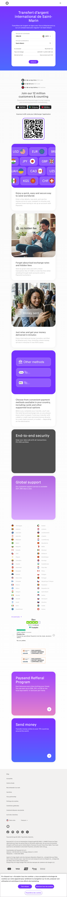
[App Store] (21, 107)
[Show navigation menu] (60, 3)
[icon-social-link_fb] (7, 832)
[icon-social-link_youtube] (17, 832)
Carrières (9, 792)
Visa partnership (11, 796)
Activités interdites (12, 814)
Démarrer (33, 62)
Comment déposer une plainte (15, 810)
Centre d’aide (10, 783)
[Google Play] (33, 107)
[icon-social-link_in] (12, 832)
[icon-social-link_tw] (27, 832)
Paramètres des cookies (33, 893)
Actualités (9, 778)
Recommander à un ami (13, 787)
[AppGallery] (45, 107)
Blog (7, 774)
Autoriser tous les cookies (44, 886)
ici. (14, 843)
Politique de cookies (12, 801)
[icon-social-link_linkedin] (22, 832)
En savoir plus (16, 617)
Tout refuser (25, 886)
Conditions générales (12, 805)
